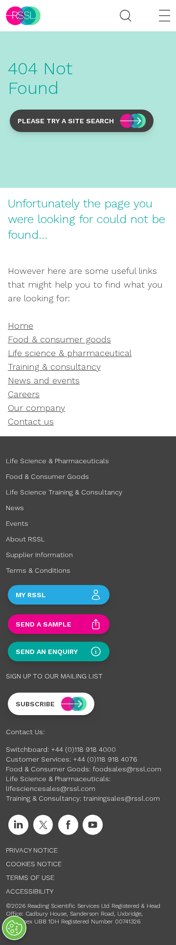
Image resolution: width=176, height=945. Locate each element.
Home (20, 325)
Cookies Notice (34, 864)
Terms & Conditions (38, 570)
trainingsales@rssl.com (121, 798)
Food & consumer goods (59, 339)
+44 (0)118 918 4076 (105, 759)
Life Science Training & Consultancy (64, 492)
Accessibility (29, 891)
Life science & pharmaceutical (70, 353)
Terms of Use (30, 877)
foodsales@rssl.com (126, 769)
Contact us (31, 421)
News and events (44, 380)
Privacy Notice (32, 850)
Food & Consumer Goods (47, 476)
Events (17, 523)
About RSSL (25, 539)
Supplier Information (39, 555)
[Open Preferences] (14, 928)
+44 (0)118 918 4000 (83, 749)
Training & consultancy (54, 366)
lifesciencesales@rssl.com (50, 788)
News (15, 508)
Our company (36, 408)
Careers (24, 394)
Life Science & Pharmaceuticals (57, 461)
